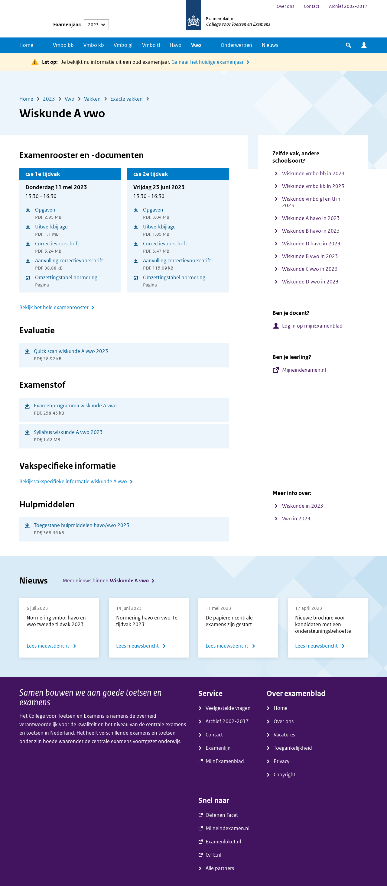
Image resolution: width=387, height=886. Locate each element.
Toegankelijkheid (293, 748)
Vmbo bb (63, 45)
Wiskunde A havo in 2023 (311, 218)
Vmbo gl (123, 45)
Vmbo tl (151, 45)
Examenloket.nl (223, 842)
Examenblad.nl (220, 18)
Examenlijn (218, 748)
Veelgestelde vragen (228, 708)
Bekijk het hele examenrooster (54, 307)
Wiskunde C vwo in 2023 (310, 269)
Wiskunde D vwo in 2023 (310, 282)
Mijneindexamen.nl (304, 370)
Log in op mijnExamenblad (312, 326)
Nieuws (270, 45)
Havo (175, 45)
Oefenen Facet (222, 815)
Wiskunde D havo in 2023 (311, 244)
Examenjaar (66, 24)
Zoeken (348, 45)
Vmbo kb (93, 45)
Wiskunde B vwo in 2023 (310, 256)
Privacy (281, 761)
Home (26, 45)
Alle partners (220, 868)
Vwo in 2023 (296, 519)
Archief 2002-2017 (348, 6)
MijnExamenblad (364, 45)
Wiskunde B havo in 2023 (311, 231)
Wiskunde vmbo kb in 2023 (313, 186)
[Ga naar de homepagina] (193, 18)
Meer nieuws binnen (106, 580)
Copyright (284, 774)
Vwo (196, 45)
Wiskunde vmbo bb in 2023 (313, 173)
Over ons (285, 6)
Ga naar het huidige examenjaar (207, 62)
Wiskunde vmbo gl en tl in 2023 (311, 202)
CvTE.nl (213, 855)
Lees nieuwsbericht (51, 647)
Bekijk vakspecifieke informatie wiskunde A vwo (73, 481)
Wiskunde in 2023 (302, 506)
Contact (311, 6)
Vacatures (284, 735)
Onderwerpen (236, 45)
